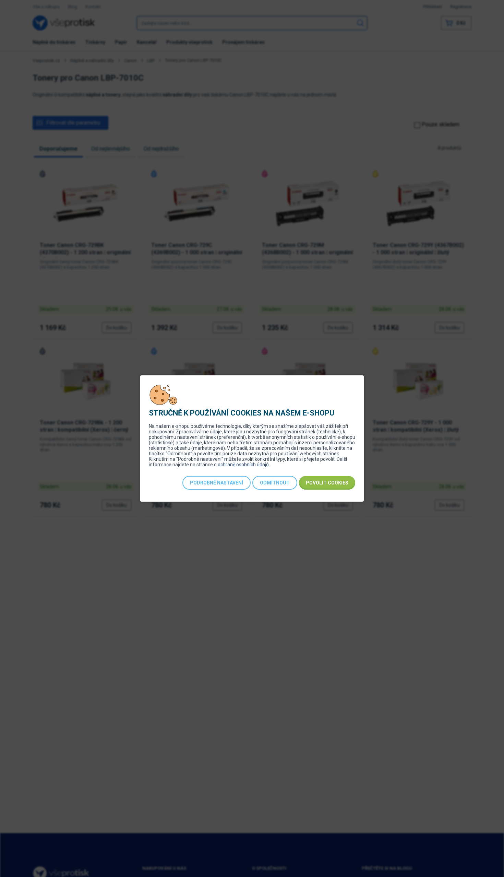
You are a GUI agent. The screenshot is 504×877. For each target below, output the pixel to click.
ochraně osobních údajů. (244, 464)
